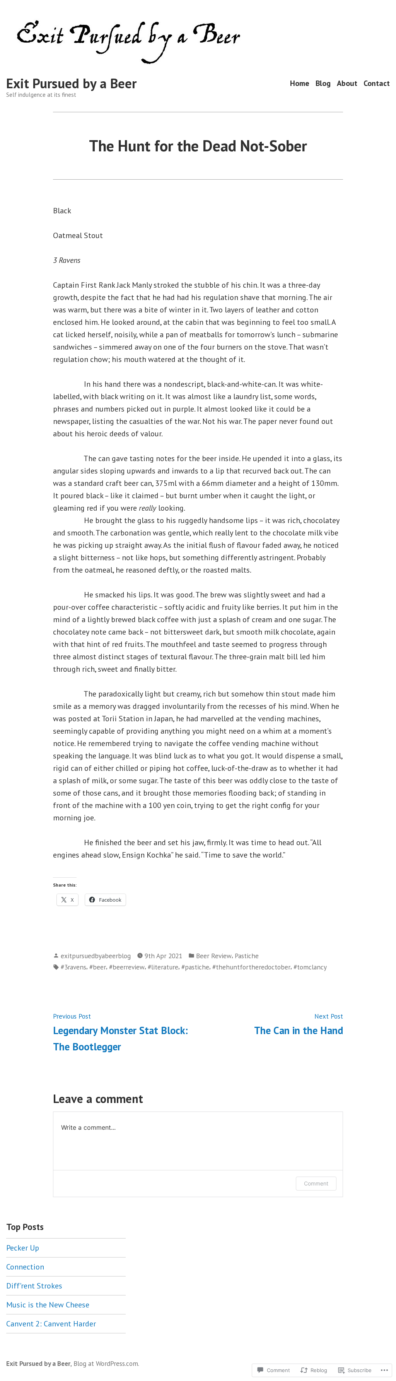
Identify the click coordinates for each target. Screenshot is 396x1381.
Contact (377, 83)
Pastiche (247, 955)
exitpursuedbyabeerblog (96, 955)
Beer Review (214, 955)
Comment (316, 1183)
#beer (97, 966)
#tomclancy (310, 966)
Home (299, 83)
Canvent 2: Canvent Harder (51, 1324)
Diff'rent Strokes (34, 1286)
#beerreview (127, 966)
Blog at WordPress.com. (106, 1363)
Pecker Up (22, 1248)
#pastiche (195, 966)
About (347, 83)
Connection (25, 1267)
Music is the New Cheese (47, 1305)
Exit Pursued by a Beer (71, 83)
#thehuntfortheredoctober (251, 966)
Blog (323, 83)
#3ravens (73, 966)
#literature (163, 966)
